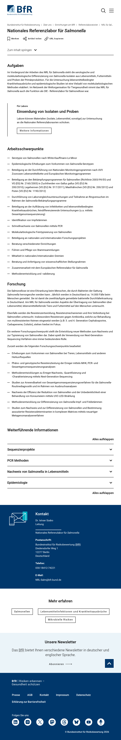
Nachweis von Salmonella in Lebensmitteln (59, 473)
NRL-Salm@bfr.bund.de (48, 579)
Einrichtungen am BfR (65, 25)
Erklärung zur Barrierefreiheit (29, 701)
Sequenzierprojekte (59, 451)
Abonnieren (56, 664)
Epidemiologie (59, 484)
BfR (78, 544)
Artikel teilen (35, 39)
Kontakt (44, 694)
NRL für (110, 25)
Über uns (47, 25)
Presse (16, 694)
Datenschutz (83, 694)
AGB (29, 694)
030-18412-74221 (45, 567)
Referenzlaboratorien (88, 25)
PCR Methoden (59, 462)
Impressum (62, 694)
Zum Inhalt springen (22, 51)
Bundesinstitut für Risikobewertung (23, 25)
